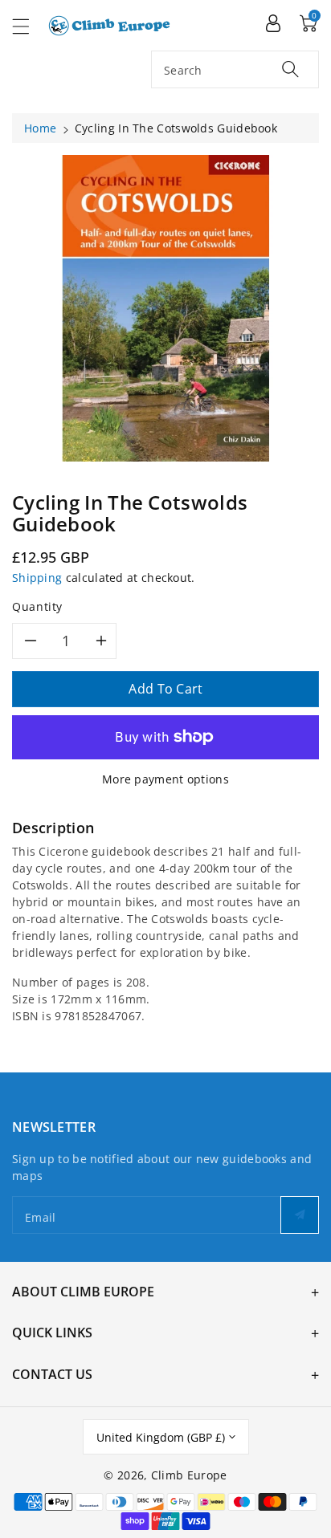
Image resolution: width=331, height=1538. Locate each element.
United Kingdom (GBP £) (160, 1437)
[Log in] (273, 22)
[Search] (291, 69)
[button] (28, 26)
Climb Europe (189, 1475)
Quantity (37, 606)
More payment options (165, 779)
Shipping (37, 577)
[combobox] (235, 69)
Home (40, 128)
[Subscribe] (299, 1215)
